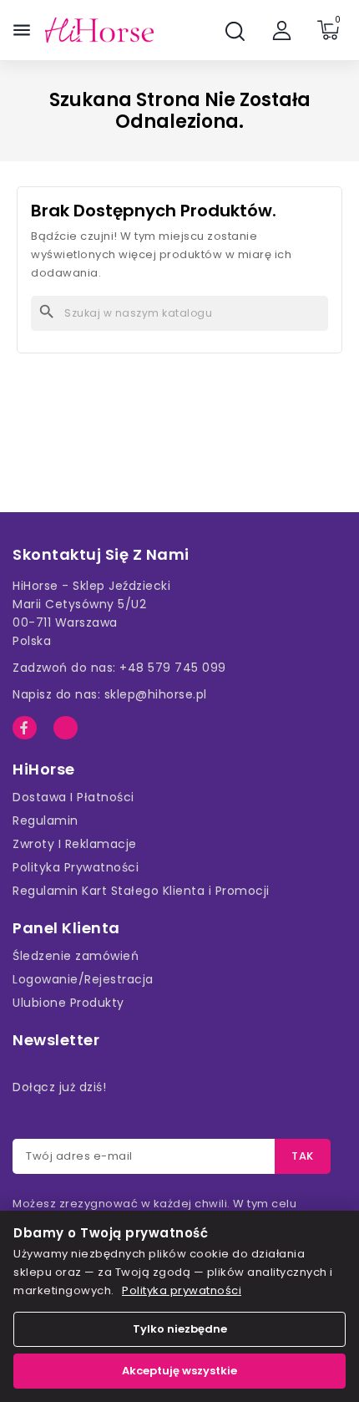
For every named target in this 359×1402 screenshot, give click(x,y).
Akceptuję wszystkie (179, 1371)
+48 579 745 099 (172, 667)
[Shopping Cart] (328, 30)
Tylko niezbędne (180, 1329)
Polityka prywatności (181, 1290)
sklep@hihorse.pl (155, 694)
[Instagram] (65, 728)
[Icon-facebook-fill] (25, 728)
